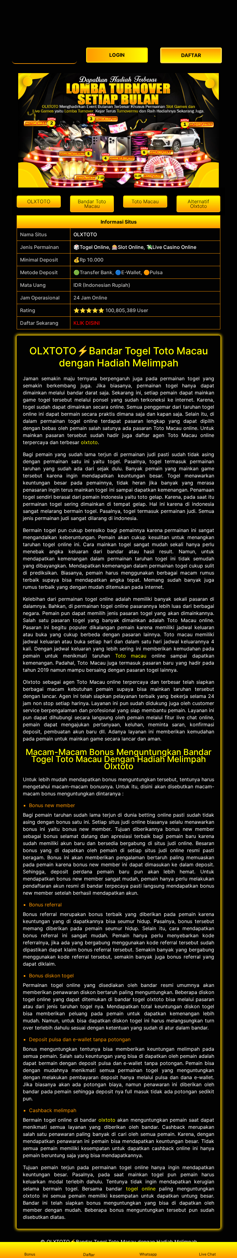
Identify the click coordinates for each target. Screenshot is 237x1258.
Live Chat (207, 1254)
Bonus (29, 1254)
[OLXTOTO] (44, 53)
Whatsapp (148, 1254)
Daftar (89, 1254)
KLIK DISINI (86, 323)
